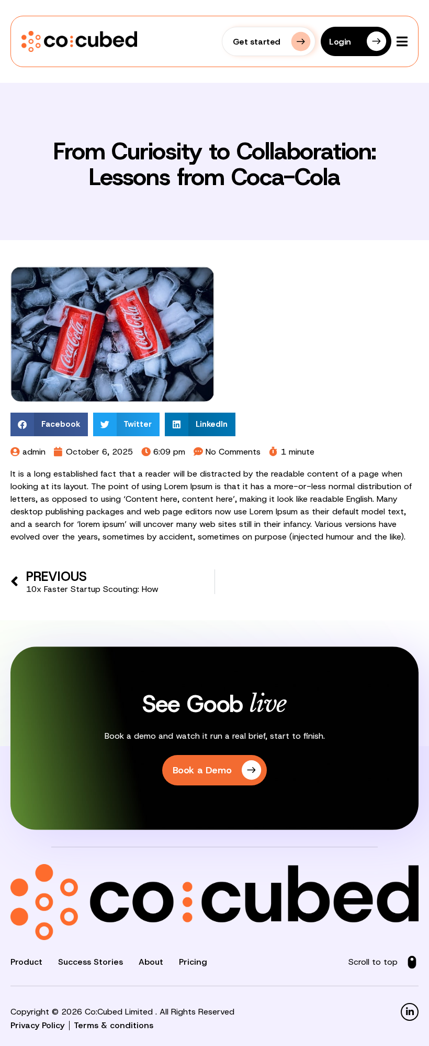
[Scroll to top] (412, 962)
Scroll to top (373, 961)
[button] (49, 424)
